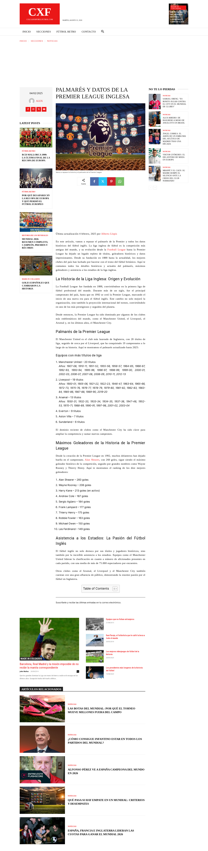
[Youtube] (44, 109)
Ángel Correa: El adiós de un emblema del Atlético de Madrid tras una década (174, 139)
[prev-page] (150, 188)
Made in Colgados (176, 7)
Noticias (52, 41)
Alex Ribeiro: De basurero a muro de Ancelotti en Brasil (174, 120)
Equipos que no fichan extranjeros (120, 619)
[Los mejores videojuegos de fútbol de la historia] (95, 656)
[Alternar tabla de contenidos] (113, 588)
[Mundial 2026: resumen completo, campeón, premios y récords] (36, 222)
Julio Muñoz (24, 671)
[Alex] (32, 101)
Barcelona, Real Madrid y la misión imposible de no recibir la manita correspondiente (49, 665)
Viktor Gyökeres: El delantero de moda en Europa (174, 157)
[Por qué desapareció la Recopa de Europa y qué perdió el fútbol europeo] (36, 178)
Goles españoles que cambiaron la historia (35, 285)
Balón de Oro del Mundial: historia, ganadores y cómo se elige (177, 17)
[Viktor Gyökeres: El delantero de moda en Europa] (155, 156)
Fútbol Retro (28, 151)
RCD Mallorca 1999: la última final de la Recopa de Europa (36, 157)
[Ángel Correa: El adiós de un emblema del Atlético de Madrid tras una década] (155, 136)
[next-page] (155, 188)
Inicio (23, 41)
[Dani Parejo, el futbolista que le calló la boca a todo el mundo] (95, 640)
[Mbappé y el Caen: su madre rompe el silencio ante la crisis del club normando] (155, 173)
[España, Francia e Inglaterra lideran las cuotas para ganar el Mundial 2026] (42, 830)
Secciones (37, 41)
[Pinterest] (111, 181)
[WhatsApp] (120, 181)
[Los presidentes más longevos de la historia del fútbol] (95, 672)
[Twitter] (38, 109)
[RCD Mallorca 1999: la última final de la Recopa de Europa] (36, 137)
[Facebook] (28, 109)
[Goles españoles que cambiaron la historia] (36, 265)
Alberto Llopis (109, 233)
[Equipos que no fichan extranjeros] (95, 624)
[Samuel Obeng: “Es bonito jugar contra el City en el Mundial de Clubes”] (155, 101)
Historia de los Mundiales (35, 235)
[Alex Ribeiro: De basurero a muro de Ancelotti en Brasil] (155, 119)
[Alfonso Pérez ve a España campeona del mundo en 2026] (42, 769)
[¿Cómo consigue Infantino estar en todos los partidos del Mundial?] (42, 739)
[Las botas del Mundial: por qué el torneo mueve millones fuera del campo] (42, 708)
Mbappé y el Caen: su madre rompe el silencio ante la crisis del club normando (174, 175)
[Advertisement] (104, 64)
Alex (39, 100)
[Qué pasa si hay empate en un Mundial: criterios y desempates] (42, 800)
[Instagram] (33, 109)
